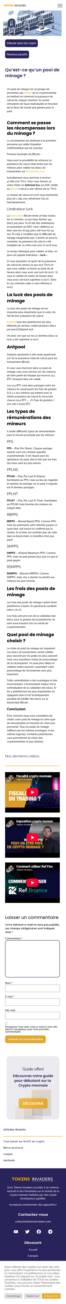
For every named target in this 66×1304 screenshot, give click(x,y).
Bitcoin (14, 188)
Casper (8, 1154)
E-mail (9, 996)
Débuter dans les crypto (21, 43)
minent (28, 92)
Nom (9, 983)
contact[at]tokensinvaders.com (33, 1221)
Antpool (12, 322)
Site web (10, 1010)
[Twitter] (27, 1231)
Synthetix (9, 1160)
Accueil (33, 1249)
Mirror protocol (13, 1148)
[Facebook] (39, 1231)
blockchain (17, 215)
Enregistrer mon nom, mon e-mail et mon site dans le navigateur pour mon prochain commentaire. (31, 1029)
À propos (33, 1255)
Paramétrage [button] (13, 1296)
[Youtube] (16, 1231)
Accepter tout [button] (51, 1296)
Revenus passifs (17, 54)
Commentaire (14, 938)
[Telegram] (50, 1231)
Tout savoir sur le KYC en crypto (24, 1141)
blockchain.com (35, 171)
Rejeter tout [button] (32, 1296)
